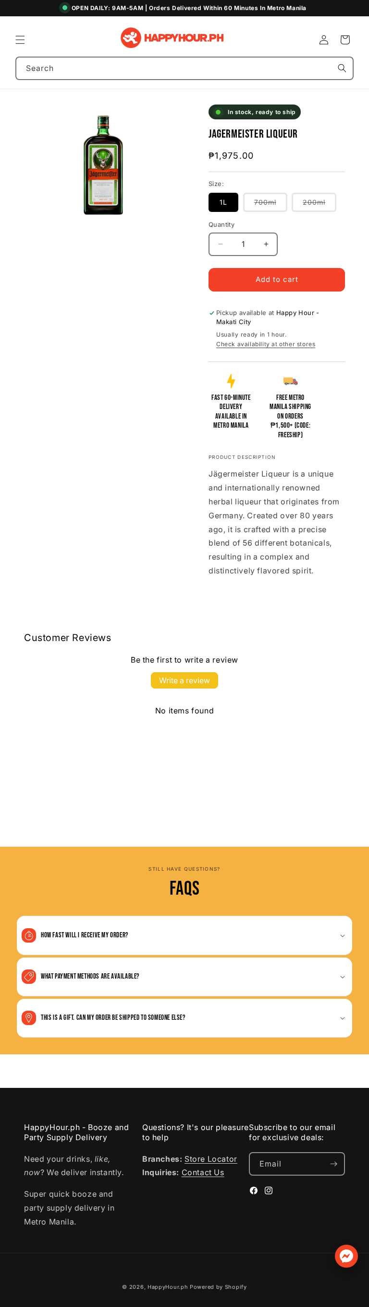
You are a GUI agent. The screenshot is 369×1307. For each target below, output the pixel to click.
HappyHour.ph (168, 1287)
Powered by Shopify (218, 1287)
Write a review (184, 680)
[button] (20, 39)
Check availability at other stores (265, 344)
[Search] (342, 68)
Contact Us (203, 1172)
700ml (270, 205)
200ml (319, 205)
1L (223, 202)
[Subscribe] (333, 1164)
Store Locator (210, 1159)
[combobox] (184, 68)
